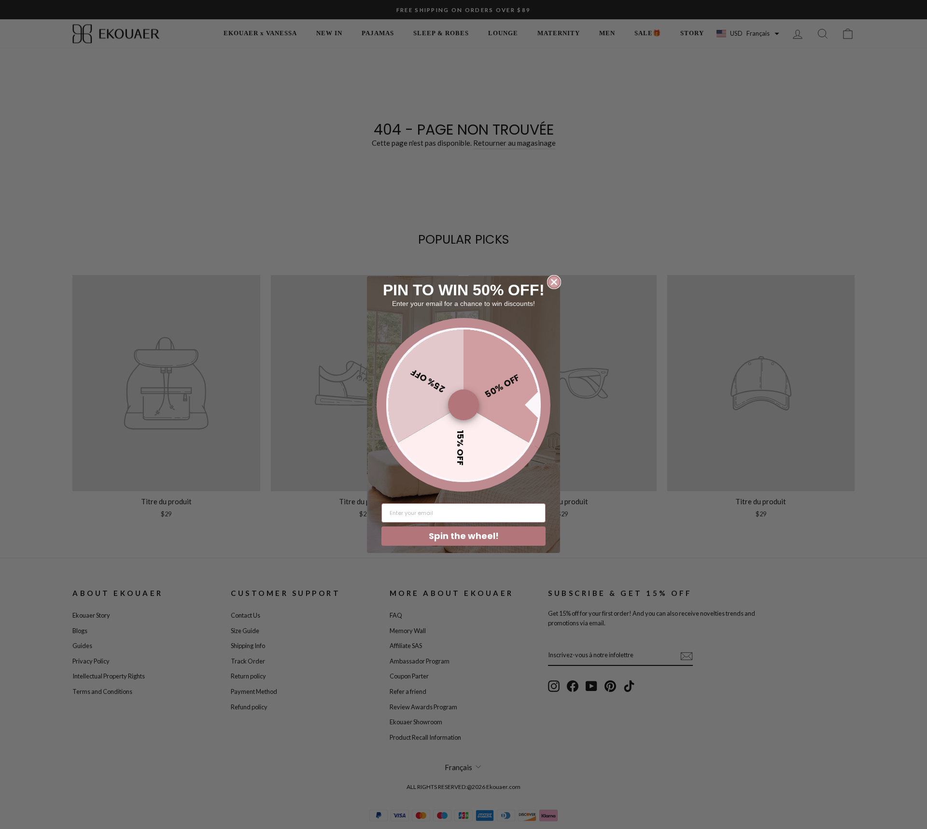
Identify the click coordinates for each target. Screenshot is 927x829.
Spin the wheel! (464, 536)
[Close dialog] (554, 282)
